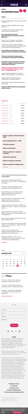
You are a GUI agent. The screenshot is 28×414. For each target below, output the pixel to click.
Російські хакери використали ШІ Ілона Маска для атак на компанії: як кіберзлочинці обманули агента (13, 200)
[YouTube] (19, 331)
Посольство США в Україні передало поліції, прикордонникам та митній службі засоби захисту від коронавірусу (13, 46)
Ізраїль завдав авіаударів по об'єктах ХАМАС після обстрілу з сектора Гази (12, 74)
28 (17, 265)
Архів (3, 9)
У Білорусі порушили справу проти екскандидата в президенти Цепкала (12, 57)
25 (6, 265)
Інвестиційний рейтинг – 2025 (12, 140)
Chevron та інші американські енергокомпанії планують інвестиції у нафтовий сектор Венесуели (12, 231)
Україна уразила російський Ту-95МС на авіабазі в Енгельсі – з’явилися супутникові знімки (14, 206)
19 (10, 263)
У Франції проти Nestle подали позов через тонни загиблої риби (12, 30)
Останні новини (5, 176)
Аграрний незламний (9, 157)
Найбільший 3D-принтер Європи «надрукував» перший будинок (11, 78)
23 (24, 263)
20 (14, 263)
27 (14, 265)
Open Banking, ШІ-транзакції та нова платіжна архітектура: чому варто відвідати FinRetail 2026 (12, 193)
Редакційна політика (14, 383)
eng (4, 1)
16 (24, 261)
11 (6, 261)
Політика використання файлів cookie (14, 392)
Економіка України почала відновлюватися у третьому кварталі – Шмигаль (13, 36)
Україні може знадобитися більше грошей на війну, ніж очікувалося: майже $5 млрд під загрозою (13, 225)
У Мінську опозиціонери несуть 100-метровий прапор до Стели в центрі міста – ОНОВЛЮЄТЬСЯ (12, 69)
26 (10, 265)
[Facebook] (8, 331)
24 (3, 265)
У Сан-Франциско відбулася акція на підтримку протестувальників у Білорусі (13, 51)
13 (14, 261)
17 (3, 263)
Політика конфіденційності (14, 390)
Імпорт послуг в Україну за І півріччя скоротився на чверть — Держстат (12, 41)
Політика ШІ (14, 385)
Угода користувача (14, 388)
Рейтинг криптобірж (9, 148)
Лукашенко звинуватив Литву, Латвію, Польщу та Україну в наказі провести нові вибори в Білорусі (13, 63)
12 (10, 261)
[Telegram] (16, 331)
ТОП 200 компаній (9, 144)
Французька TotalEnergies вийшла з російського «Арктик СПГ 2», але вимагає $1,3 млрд (13, 181)
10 (3, 261)
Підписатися (24, 1)
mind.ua (5, 354)
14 (17, 261)
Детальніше (9, 412)
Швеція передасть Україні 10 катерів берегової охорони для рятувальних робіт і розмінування (13, 213)
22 (21, 263)
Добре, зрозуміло (17, 412)
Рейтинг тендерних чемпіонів (12, 160)
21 (17, 263)
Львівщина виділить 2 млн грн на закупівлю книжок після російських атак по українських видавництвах (13, 238)
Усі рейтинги (5, 167)
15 (21, 261)
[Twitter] (12, 331)
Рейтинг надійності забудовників (13, 164)
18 (6, 263)
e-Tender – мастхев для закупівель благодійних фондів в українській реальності (11, 292)
